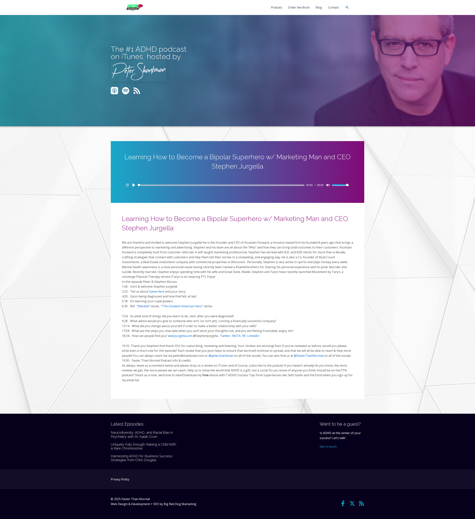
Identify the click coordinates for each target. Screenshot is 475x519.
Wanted (143, 306)
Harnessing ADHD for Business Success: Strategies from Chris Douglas (142, 458)
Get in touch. (328, 446)
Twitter (225, 336)
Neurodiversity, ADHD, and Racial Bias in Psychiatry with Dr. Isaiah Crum (142, 435)
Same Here (156, 291)
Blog (319, 7)
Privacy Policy (120, 479)
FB (244, 336)
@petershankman (221, 356)
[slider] (221, 185)
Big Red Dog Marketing (180, 504)
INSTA (236, 336)
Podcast (276, 7)
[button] (347, 7)
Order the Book (299, 7)
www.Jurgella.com (180, 336)
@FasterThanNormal (308, 356)
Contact (333, 7)
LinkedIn (253, 336)
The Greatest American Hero (182, 306)
